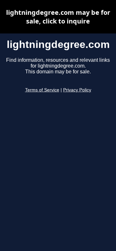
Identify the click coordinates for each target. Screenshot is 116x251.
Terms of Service (42, 90)
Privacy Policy (77, 90)
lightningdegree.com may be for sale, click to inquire (58, 16)
